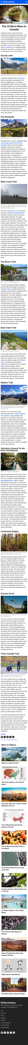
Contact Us (3, 1013)
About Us (3, 1020)
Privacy (2, 1015)
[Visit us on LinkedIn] (14, 1032)
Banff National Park (7, 480)
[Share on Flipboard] (2, 737)
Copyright (3, 1018)
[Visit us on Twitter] (8, 1032)
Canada (8, 47)
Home (2, 1011)
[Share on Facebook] (5, 737)
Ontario (9, 289)
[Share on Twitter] (7, 737)
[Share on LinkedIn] (13, 737)
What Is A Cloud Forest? (10, 763)
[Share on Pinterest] (10, 737)
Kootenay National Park (9, 143)
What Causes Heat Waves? (10, 974)
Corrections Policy (5, 1025)
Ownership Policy (5, 1027)
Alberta (6, 415)
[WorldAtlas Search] (26, 2)
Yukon (20, 78)
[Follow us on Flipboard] (2, 1032)
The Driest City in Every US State (13, 994)
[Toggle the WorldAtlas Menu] (1, 2)
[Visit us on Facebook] (5, 1032)
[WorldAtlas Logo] (9, 2)
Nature (16, 739)
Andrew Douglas (4, 739)
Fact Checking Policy (6, 1022)
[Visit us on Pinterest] (11, 1032)
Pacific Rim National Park (16, 213)
